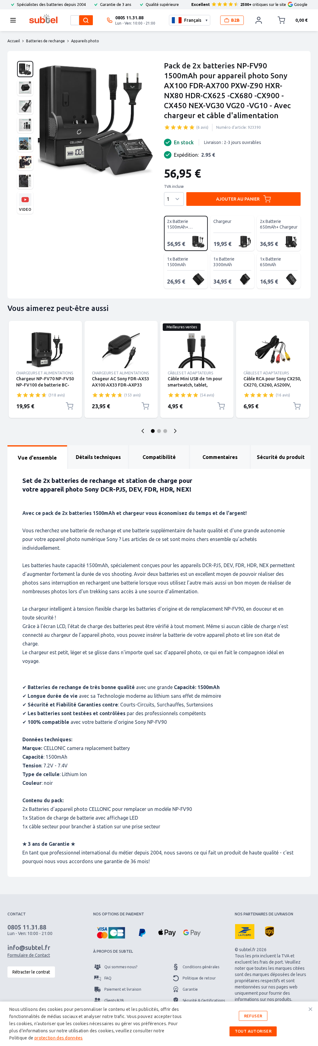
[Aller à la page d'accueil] (43, 18)
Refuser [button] (253, 1016)
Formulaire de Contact (28, 955)
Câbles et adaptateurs (190, 373)
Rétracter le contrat (31, 972)
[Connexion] (259, 20)
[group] (179, 127)
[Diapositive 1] (153, 431)
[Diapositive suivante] (175, 431)
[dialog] (159, 1024)
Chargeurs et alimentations (44, 373)
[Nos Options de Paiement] (111, 932)
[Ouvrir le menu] (14, 20)
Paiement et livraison (122, 989)
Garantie (190, 989)
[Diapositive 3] (165, 431)
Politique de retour (199, 978)
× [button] (310, 1009)
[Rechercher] (86, 20)
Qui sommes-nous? (120, 967)
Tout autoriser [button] (253, 1031)
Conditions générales (201, 967)
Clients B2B (114, 1000)
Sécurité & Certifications (204, 1000)
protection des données (58, 1037)
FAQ (107, 978)
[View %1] (25, 69)
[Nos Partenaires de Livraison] (245, 931)
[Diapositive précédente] (143, 431)
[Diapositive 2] (159, 431)
